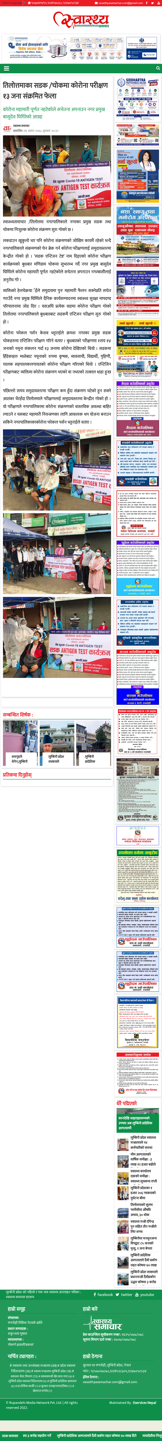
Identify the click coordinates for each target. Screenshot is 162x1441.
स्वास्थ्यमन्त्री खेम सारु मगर (56, 1376)
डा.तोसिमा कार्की (28, 1386)
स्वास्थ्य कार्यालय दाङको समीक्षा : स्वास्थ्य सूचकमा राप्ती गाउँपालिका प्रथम (144, 1178)
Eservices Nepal (144, 1403)
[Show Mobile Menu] (6, 68)
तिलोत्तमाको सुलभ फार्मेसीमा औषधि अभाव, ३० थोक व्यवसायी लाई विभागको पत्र (142, 1215)
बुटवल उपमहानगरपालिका (56, 1386)
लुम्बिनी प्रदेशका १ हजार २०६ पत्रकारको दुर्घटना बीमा (143, 1193)
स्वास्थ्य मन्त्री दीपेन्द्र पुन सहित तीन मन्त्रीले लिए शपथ (143, 1227)
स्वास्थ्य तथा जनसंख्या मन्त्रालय (35, 1366)
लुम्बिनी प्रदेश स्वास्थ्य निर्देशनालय (27, 1381)
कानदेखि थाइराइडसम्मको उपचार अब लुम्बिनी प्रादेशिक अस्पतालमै (135, 1123)
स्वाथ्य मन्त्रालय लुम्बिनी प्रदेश (52, 1371)
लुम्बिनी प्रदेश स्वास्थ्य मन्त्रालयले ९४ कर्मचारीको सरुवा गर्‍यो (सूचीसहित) (143, 1145)
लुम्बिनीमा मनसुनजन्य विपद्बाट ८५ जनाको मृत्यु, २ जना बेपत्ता (144, 1243)
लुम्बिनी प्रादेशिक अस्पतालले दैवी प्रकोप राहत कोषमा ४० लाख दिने (48, 1436)
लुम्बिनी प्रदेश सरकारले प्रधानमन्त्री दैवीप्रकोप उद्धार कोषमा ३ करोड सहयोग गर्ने (144, 1279)
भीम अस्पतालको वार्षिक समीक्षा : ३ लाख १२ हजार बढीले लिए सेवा (143, 1162)
